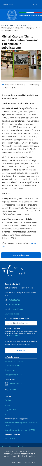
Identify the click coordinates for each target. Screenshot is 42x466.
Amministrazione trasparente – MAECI (20, 430)
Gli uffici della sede (12, 313)
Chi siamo (8, 400)
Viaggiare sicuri (10, 370)
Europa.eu (12, 389)
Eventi (11, 25)
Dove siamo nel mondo (13, 374)
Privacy (11, 335)
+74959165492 (14, 299)
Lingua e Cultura (11, 409)
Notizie (7, 414)
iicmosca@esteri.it (17, 309)
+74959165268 (14, 304)
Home (3, 25)
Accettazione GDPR (12, 328)
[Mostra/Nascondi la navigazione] (4, 14)
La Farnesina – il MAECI (14, 360)
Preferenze (15, 462)
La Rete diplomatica (12, 365)
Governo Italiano (8, 4)
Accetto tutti (31, 462)
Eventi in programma (24, 25)
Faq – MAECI (10, 438)
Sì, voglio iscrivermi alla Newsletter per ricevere (21, 341)
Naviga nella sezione (21, 255)
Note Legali (16, 335)
